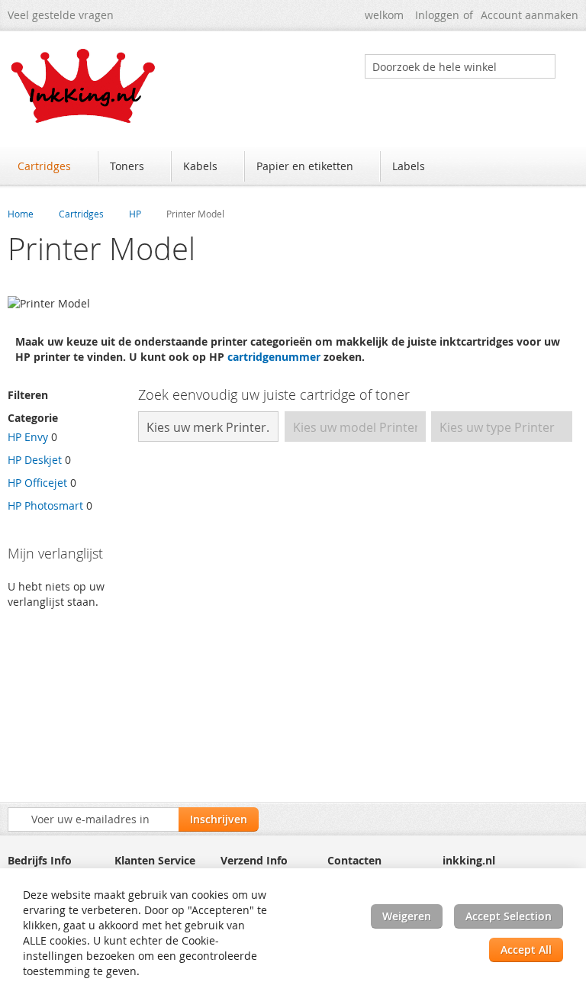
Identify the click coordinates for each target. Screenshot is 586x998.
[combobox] (460, 66)
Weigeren (406, 916)
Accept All (526, 949)
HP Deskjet (35, 459)
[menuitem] (51, 166)
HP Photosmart (45, 505)
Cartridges (81, 214)
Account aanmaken (529, 15)
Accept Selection (508, 916)
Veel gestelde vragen (61, 15)
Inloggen (437, 15)
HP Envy (28, 437)
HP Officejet (37, 482)
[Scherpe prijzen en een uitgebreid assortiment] (84, 85)
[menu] (293, 167)
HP (135, 214)
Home (21, 214)
